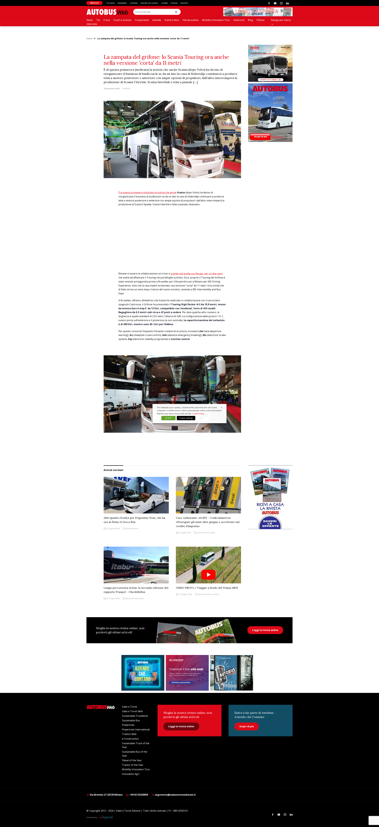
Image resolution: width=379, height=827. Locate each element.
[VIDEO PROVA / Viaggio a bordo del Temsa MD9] (208, 565)
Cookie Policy (198, 413)
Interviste (91, 24)
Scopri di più (246, 726)
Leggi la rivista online (265, 630)
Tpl (98, 20)
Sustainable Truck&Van (135, 715)
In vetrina (215, 594)
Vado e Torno (129, 706)
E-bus (106, 20)
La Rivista (134, 3)
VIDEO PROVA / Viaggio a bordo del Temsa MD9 (207, 587)
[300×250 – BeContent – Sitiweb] (187, 673)
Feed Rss (184, 3)
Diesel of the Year (132, 760)
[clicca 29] (258, 11)
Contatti (164, 3)
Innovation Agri (130, 774)
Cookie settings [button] (186, 418)
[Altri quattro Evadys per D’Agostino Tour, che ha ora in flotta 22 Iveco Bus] (136, 495)
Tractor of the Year (132, 765)
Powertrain (128, 725)
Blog (250, 20)
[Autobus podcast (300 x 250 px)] (231, 673)
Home (89, 38)
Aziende (156, 20)
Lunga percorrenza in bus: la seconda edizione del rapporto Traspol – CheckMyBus (136, 590)
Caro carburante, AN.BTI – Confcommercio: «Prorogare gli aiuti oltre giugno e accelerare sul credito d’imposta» (208, 522)
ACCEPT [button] (168, 418)
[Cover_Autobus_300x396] (270, 112)
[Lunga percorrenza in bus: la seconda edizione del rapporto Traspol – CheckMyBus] (136, 565)
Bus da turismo (132, 528)
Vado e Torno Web (132, 711)
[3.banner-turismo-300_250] (270, 63)
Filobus (261, 20)
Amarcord (238, 20)
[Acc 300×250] (142, 673)
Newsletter (122, 3)
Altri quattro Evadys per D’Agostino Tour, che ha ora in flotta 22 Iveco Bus (134, 520)
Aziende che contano (149, 3)
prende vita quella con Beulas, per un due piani (197, 273)
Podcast (174, 3)
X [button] (221, 407)
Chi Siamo (111, 3)
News (89, 20)
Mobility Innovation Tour (216, 20)
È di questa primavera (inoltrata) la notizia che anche (147, 192)
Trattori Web (129, 734)
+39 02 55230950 (138, 794)
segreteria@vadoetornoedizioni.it (175, 794)
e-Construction (130, 738)
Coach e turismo (122, 20)
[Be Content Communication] (106, 817)
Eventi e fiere (172, 20)
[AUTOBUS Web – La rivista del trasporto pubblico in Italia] (107, 12)
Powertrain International (136, 729)
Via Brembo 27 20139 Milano (106, 794)
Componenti (142, 20)
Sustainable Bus (131, 720)
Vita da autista (190, 20)
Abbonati (94, 3)
